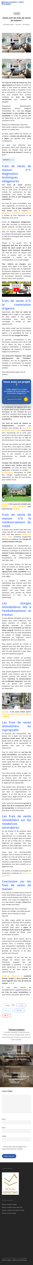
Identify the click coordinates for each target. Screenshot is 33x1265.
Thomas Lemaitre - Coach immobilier (13, 3)
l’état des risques (9, 229)
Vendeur (16, 13)
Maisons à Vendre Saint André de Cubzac (13, 1210)
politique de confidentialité (19, 1260)
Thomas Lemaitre (9, 24)
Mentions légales (6, 1260)
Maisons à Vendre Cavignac (9, 1204)
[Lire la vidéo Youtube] (16, 289)
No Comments (26, 24)
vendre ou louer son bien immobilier (16, 714)
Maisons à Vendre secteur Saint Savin (12, 1207)
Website (4, 1136)
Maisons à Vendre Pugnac (9, 1213)
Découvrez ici (16, 976)
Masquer (11, 160)
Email (4, 1127)
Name (4, 1119)
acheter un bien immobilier (14, 506)
